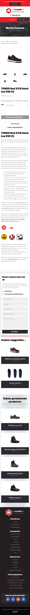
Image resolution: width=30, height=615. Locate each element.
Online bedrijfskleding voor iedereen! (19, 609)
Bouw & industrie (15, 534)
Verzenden (14, 331)
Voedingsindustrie (15, 544)
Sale (15, 552)
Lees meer (14, 4)
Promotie (15, 542)
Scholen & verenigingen (15, 550)
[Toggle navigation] (14, 20)
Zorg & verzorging (15, 547)
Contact (15, 565)
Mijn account (15, 562)
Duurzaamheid (15, 524)
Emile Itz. (17, 221)
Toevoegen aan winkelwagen (14, 117)
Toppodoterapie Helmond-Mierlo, (9, 219)
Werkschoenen (13, 41)
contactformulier (13, 259)
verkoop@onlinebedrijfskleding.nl (16, 580)
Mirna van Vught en (10, 221)
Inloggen (15, 559)
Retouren (15, 567)
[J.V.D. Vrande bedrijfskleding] (15, 11)
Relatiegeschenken (15, 527)
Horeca (15, 539)
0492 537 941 (16, 577)
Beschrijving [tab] (15, 123)
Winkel (7, 41)
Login (23, 19)
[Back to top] (27, 612)
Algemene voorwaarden (15, 570)
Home (2, 41)
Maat (2, 104)
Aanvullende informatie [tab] (15, 127)
